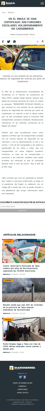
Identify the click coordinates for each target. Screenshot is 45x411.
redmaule (6, 274)
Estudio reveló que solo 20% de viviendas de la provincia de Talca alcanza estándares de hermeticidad (23, 307)
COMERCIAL (22, 386)
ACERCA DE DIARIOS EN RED (22, 383)
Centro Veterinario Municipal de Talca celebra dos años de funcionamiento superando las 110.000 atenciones (21, 268)
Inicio (4, 12)
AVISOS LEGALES (22, 393)
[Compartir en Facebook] (3, 43)
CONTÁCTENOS (22, 389)
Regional (11, 12)
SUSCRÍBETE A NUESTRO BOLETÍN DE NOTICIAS (22, 202)
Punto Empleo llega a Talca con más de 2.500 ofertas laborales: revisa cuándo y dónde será (22, 346)
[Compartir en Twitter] (8, 43)
